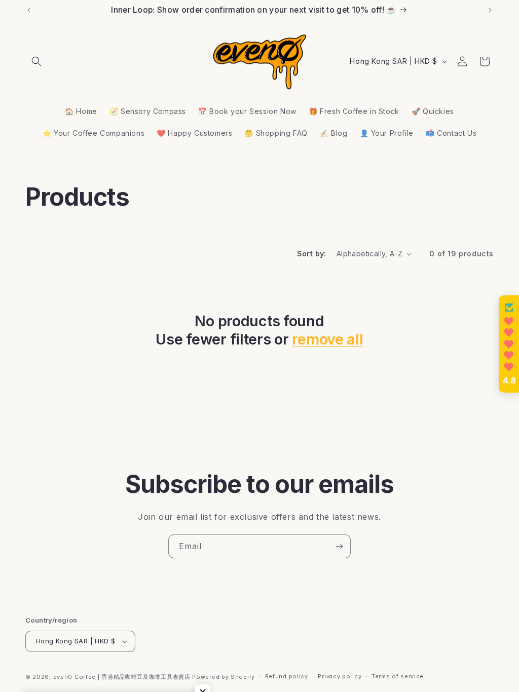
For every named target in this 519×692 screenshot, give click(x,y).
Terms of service (398, 676)
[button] (36, 61)
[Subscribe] (339, 546)
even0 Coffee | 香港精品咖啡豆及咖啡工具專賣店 (122, 676)
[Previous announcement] (29, 10)
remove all (327, 339)
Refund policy (286, 676)
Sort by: (311, 253)
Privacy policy (339, 676)
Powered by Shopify (223, 676)
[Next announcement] (490, 10)
